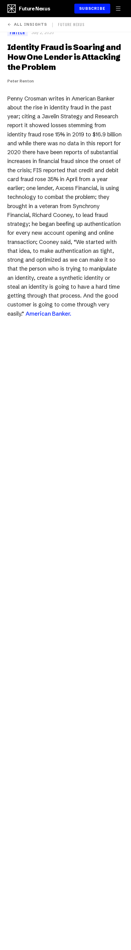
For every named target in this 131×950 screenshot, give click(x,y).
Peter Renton (20, 80)
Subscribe (92, 8)
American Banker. (48, 313)
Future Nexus (34, 9)
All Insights (30, 24)
